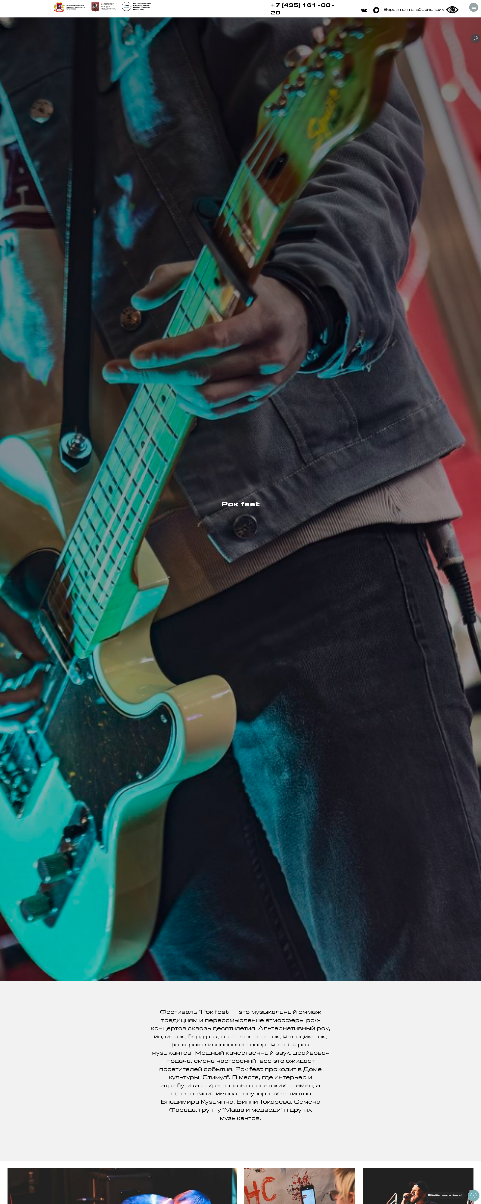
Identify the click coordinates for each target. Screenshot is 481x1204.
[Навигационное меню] (474, 7)
